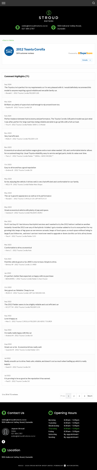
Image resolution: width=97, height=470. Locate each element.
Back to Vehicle (8, 40)
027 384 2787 (28, 28)
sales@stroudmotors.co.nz (35, 26)
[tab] (48, 54)
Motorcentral (73, 466)
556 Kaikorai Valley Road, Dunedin (17, 422)
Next (90, 396)
